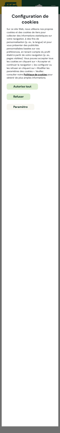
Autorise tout (22, 86)
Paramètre (20, 107)
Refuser (18, 96)
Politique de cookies (35, 74)
